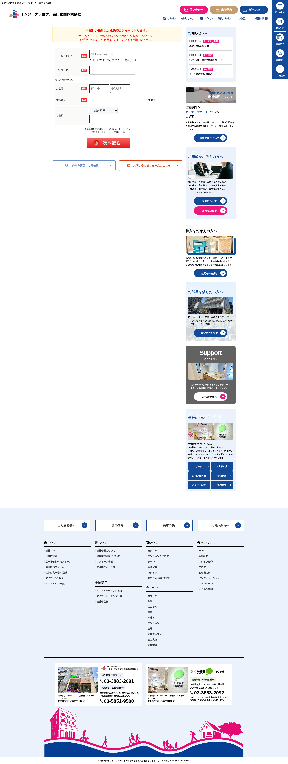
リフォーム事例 (105, 561)
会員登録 (152, 567)
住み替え (152, 606)
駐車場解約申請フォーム (58, 561)
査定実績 (152, 639)
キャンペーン (206, 583)
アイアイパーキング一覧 (109, 596)
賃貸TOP (50, 550)
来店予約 (169, 525)
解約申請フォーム (55, 567)
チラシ (151, 561)
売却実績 (152, 645)
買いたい (224, 18)
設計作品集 (102, 601)
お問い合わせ (199, 475)
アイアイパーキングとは (109, 590)
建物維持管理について (108, 556)
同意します (100, 132)
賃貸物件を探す (209, 333)
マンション (154, 623)
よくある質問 (206, 589)
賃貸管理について (210, 138)
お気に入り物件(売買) (159, 578)
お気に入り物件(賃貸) (57, 572)
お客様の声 (222, 466)
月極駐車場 (51, 556)
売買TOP (152, 550)
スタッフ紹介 (199, 485)
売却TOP (152, 595)
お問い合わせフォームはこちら (152, 165)
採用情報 (261, 18)
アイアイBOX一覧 (55, 583)
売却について (209, 201)
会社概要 (222, 475)
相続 (150, 601)
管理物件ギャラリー (107, 567)
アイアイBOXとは (55, 578)
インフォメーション (209, 578)
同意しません (120, 132)
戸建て (151, 617)
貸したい (169, 18)
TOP (201, 550)
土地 (150, 628)
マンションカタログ (158, 556)
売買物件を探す (209, 273)
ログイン (152, 572)
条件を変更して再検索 (85, 165)
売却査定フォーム (157, 634)
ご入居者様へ (209, 396)
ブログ (199, 466)
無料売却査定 (209, 210)
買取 (150, 612)
